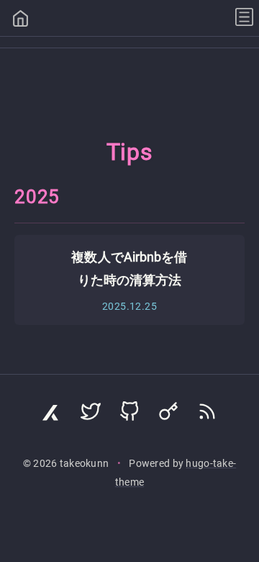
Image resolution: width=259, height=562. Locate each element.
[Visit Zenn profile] (51, 415)
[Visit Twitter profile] (90, 415)
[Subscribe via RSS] (207, 415)
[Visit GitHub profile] (129, 415)
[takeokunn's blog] (20, 20)
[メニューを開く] (244, 18)
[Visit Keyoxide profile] (168, 415)
